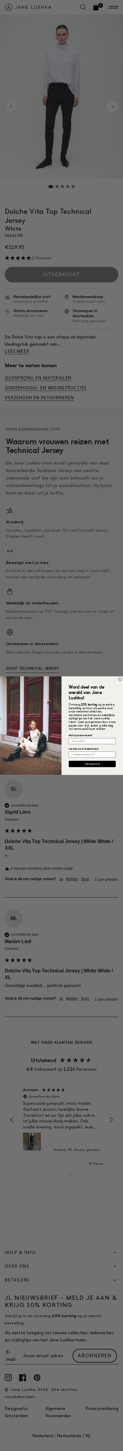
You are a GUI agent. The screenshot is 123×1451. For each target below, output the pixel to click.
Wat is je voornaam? (80, 735)
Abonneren (92, 763)
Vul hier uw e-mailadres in (84, 749)
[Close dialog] (120, 679)
